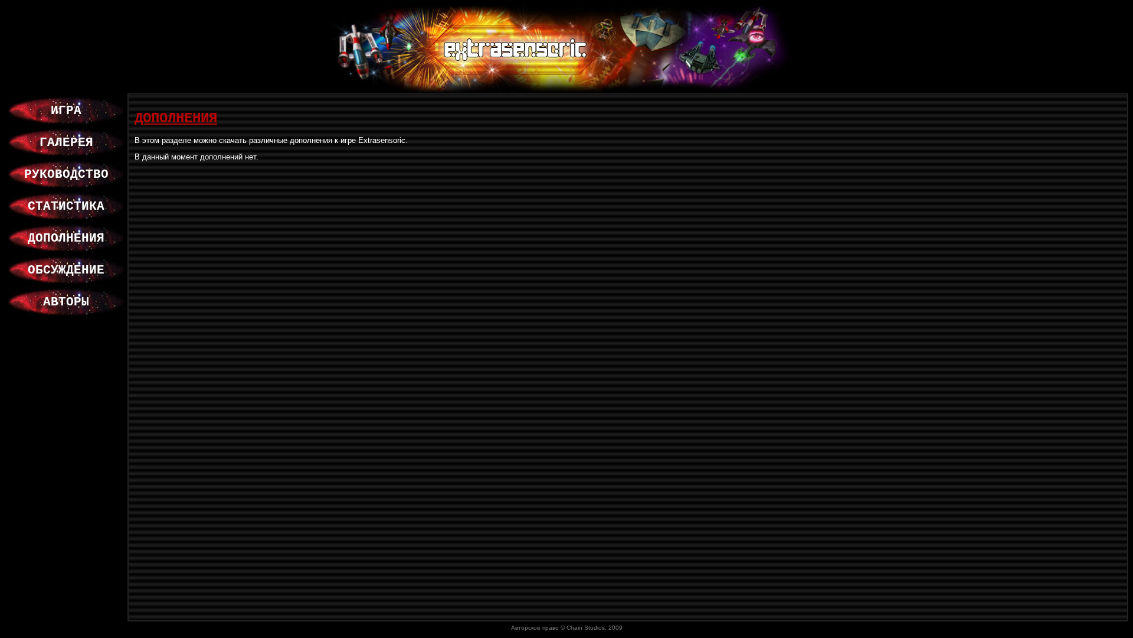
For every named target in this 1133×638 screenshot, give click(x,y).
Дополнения (66, 238)
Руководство (66, 174)
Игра (66, 110)
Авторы (66, 302)
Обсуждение (66, 270)
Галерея (66, 142)
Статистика (66, 206)
